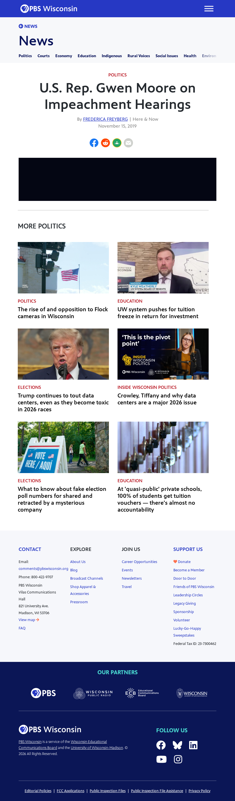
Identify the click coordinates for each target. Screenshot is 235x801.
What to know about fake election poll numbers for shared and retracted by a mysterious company (62, 499)
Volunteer (181, 620)
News (30, 26)
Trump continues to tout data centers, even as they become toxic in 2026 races (63, 402)
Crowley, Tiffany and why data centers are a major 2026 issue (157, 399)
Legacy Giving (184, 603)
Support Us (188, 549)
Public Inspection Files (108, 791)
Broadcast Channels (86, 578)
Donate (184, 562)
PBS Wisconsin (30, 741)
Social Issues (167, 55)
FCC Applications (70, 791)
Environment (214, 55)
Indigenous (112, 55)
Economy (63, 55)
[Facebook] (94, 143)
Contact (30, 549)
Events (127, 570)
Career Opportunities (139, 562)
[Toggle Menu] (209, 8)
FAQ (22, 628)
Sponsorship (183, 612)
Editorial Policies (38, 791)
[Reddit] (105, 143)
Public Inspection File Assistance (157, 791)
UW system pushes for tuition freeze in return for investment (157, 313)
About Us (77, 562)
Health (190, 55)
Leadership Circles (188, 595)
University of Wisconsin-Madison (97, 748)
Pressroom (79, 602)
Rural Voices (139, 55)
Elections (29, 387)
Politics (25, 55)
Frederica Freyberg (105, 119)
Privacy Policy (199, 791)
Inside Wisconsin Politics (147, 387)
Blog (73, 570)
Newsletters (132, 578)
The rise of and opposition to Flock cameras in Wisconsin (63, 313)
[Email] (128, 143)
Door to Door (184, 578)
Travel (127, 587)
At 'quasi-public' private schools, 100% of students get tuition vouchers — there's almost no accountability (159, 499)
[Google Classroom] (117, 143)
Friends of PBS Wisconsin (193, 587)
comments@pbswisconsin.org (43, 568)
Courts (44, 55)
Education (87, 55)
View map (27, 620)
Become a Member (189, 570)
